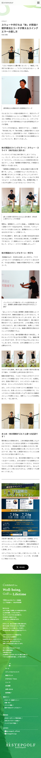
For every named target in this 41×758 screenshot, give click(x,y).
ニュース (7, 682)
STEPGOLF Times (11, 679)
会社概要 (7, 686)
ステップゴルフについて (12, 672)
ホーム (7, 668)
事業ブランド (9, 675)
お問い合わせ (9, 689)
